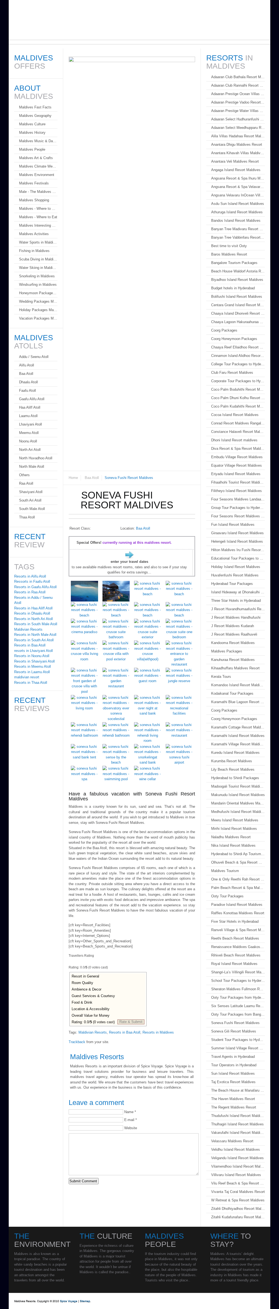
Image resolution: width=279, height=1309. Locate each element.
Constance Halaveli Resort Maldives (238, 432)
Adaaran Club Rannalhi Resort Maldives (238, 85)
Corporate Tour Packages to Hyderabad (238, 381)
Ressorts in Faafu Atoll (32, 581)
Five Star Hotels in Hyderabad (235, 921)
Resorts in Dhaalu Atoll (32, 613)
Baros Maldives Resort (229, 254)
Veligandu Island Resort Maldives (237, 1158)
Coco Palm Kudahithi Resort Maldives (238, 406)
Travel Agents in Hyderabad (233, 1057)
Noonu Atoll (28, 441)
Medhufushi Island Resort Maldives (238, 812)
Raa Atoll (26, 483)
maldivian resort (26, 677)
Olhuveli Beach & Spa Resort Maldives (238, 862)
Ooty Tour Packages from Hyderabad (238, 997)
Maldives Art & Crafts (36, 158)
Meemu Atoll (29, 433)
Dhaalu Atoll (28, 382)
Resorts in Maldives (158, 1032)
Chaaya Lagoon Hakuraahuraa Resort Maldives (238, 322)
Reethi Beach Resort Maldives (235, 938)
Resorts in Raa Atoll (30, 592)
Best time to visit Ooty (229, 246)
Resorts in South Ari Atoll (34, 640)
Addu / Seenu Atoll (33, 357)
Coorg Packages (224, 330)
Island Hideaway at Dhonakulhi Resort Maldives (238, 592)
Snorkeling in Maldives (37, 276)
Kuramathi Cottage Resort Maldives (238, 727)
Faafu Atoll (27, 390)
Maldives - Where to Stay (38, 208)
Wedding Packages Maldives (38, 301)
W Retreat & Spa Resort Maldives (238, 1200)
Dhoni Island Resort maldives (234, 440)
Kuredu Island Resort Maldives (235, 753)
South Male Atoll (32, 509)
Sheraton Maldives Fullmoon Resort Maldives (238, 989)
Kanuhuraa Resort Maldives (233, 660)
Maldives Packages (226, 651)
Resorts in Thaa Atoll (30, 683)
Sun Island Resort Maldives (233, 1073)
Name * (130, 1112)
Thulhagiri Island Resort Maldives (237, 1124)
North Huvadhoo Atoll (35, 458)
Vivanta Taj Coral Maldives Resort (238, 1192)
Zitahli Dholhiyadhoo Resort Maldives (238, 1209)
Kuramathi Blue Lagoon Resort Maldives (238, 702)
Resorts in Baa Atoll (124, 1032)
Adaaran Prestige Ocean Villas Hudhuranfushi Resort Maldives (238, 94)
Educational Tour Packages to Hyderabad (238, 558)
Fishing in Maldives (34, 251)
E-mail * (130, 1120)
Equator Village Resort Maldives (236, 465)
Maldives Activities (34, 234)
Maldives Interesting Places (38, 225)
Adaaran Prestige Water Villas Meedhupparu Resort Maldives (238, 111)
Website (130, 1128)
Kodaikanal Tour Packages (232, 693)
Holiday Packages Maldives (38, 310)
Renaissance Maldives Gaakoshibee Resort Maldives (238, 947)
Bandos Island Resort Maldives (235, 220)
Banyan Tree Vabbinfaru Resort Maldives (238, 237)
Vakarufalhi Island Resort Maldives (238, 1133)
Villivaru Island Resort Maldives (236, 1175)
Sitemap (85, 1300)
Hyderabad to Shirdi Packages (235, 778)
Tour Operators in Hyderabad (233, 1065)
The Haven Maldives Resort (233, 1099)
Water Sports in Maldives (38, 242)
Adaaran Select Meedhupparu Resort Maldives (238, 128)
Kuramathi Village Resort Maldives (238, 744)
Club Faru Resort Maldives (232, 372)
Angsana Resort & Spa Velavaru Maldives (238, 187)
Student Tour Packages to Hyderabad (238, 1040)
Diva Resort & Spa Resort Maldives (238, 449)
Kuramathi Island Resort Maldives (238, 736)
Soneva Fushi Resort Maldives (235, 1023)
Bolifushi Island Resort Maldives (236, 296)
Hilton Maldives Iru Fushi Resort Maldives (238, 550)
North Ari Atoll (30, 450)
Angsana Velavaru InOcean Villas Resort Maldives (238, 195)
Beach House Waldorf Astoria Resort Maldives (238, 271)
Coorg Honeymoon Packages (234, 339)
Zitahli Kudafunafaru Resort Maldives (238, 1217)
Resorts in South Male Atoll (35, 624)
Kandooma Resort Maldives (233, 643)
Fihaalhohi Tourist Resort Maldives (238, 482)
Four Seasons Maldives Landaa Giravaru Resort (238, 499)
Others (24, 475)
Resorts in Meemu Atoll (32, 666)
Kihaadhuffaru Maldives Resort (235, 668)
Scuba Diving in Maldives (38, 259)
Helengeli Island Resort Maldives (237, 541)
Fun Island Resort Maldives (232, 525)
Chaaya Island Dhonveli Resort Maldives (238, 313)
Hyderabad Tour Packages (232, 584)
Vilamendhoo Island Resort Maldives (238, 1166)
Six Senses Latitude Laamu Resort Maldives (238, 1006)
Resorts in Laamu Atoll (32, 672)
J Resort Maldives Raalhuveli (234, 634)
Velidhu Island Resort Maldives (235, 1149)
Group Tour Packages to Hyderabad (238, 508)
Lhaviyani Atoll (30, 424)
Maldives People (32, 149)
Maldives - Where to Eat (38, 217)
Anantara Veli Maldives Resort (235, 161)
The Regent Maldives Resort (233, 1107)
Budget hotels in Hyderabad (233, 288)
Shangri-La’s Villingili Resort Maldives (238, 972)
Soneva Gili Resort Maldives (233, 1031)
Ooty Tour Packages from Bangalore (238, 1014)
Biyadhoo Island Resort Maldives (237, 280)
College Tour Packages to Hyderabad (238, 364)
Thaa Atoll (27, 517)
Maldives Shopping (34, 200)
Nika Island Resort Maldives (233, 845)
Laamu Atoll (28, 416)
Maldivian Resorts (92, 1032)
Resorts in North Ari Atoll (33, 619)
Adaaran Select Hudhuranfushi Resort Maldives (238, 119)
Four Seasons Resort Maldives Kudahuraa (238, 516)
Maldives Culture (32, 124)
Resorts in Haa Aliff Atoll (33, 608)
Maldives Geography (35, 116)
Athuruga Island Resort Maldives (237, 212)
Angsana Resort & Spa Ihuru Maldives (238, 178)
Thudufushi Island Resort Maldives (238, 1116)
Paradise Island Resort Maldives (236, 905)
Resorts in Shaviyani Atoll (34, 661)
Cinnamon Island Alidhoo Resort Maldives (238, 356)
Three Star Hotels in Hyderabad (236, 601)
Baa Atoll (92, 478)
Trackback (77, 1042)
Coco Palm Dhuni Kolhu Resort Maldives (238, 398)
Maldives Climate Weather (38, 166)
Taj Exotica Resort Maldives (233, 1082)
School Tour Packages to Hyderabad (238, 981)
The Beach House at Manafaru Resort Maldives (238, 1090)
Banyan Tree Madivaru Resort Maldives (238, 229)
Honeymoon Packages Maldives (38, 293)
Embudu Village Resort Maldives (237, 457)
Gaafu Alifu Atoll (31, 399)
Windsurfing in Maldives (38, 285)
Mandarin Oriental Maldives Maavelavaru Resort (238, 803)
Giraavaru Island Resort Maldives (237, 533)
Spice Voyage (68, 1300)
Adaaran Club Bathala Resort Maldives (238, 77)
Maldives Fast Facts (35, 107)
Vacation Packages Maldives (38, 318)
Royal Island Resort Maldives (234, 964)
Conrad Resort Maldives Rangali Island (238, 423)
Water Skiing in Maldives (38, 268)
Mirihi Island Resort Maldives (234, 829)
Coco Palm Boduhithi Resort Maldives (238, 389)
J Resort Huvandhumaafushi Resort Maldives (238, 609)
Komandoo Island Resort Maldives (238, 685)
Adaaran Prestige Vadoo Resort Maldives (238, 102)
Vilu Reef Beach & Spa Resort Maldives (238, 1183)
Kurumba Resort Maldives (231, 761)
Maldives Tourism (225, 871)
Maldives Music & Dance (38, 141)
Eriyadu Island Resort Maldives (235, 474)
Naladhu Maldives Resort (231, 837)
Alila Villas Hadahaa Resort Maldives (238, 136)
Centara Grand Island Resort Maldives (238, 305)
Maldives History (32, 132)
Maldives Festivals (34, 183)
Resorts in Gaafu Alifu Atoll (35, 587)
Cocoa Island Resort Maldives (235, 415)
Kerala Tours (221, 677)
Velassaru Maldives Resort (232, 1141)
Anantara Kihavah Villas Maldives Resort (238, 153)
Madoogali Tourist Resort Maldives (238, 786)
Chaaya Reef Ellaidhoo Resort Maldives (238, 347)
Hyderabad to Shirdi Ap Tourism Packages (238, 854)
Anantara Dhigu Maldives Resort (236, 144)
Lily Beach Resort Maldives (232, 769)
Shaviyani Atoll (31, 492)
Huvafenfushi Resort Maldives (235, 575)
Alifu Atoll (26, 365)
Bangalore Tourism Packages (234, 263)
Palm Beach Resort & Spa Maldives (238, 888)
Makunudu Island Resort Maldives (238, 795)
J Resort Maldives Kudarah (232, 626)
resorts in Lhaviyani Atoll (33, 651)
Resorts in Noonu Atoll (31, 656)
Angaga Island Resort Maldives (235, 170)
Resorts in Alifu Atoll (30, 576)
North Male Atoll (31, 466)
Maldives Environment (36, 175)
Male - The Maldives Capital (38, 192)
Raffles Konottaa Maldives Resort (237, 913)
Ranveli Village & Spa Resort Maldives (238, 930)
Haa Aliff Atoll (29, 407)
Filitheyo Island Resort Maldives (236, 491)
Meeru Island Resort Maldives (234, 820)
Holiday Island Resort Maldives (235, 567)
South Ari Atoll (30, 500)
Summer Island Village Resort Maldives (238, 1048)
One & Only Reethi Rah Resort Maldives (238, 879)
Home (73, 478)
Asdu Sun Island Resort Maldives (237, 204)
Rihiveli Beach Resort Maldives (235, 955)
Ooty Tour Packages (227, 896)
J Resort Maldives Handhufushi (235, 617)
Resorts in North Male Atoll (35, 635)
